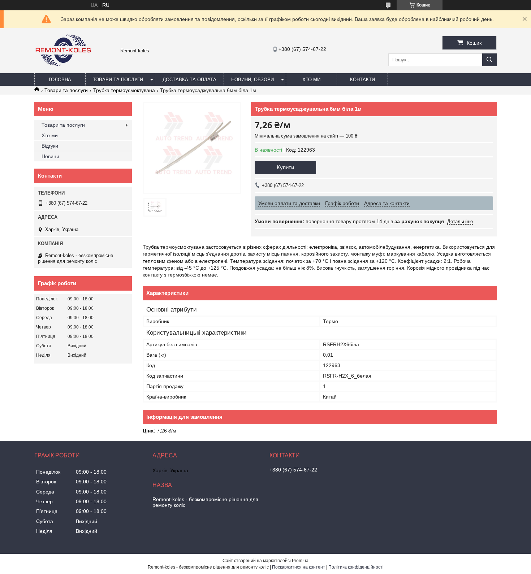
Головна (60, 79)
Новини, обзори (252, 79)
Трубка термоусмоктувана (124, 90)
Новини (50, 156)
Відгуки (50, 146)
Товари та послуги (118, 79)
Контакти (362, 79)
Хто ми (311, 79)
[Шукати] (489, 59)
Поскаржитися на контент (298, 567)
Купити (285, 167)
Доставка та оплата (189, 79)
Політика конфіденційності (356, 567)
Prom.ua (300, 560)
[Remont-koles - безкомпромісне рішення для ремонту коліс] (63, 70)
